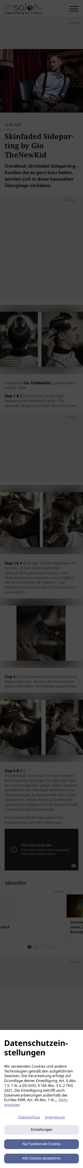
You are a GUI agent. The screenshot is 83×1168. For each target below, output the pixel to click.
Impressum (55, 1117)
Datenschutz (29, 1117)
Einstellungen (41, 1130)
